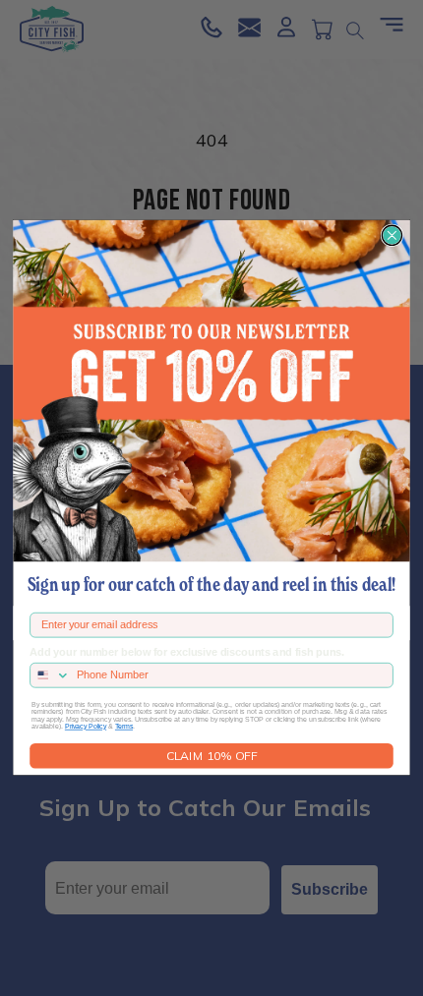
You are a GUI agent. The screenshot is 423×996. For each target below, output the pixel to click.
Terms (124, 727)
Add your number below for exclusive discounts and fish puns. (187, 652)
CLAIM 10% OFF (212, 755)
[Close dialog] (391, 236)
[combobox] (50, 675)
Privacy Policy (85, 727)
